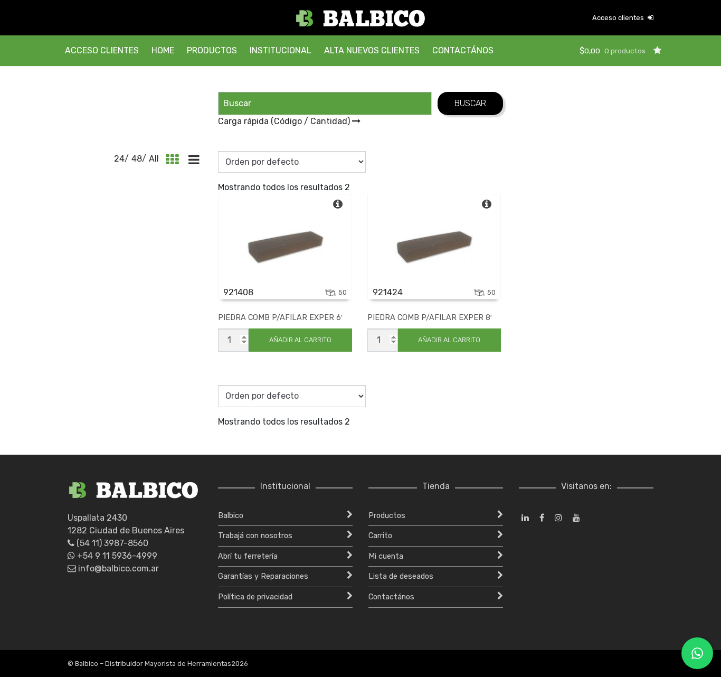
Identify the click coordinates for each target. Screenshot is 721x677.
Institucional (280, 50)
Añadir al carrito (300, 340)
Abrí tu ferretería (248, 556)
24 (119, 159)
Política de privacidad (255, 597)
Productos (212, 50)
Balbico (230, 515)
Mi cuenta (385, 556)
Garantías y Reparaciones (263, 576)
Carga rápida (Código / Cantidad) (285, 121)
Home (162, 50)
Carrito (380, 535)
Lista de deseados (400, 576)
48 (136, 159)
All (154, 159)
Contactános (463, 50)
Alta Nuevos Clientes (372, 50)
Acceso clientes (619, 18)
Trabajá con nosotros (255, 535)
